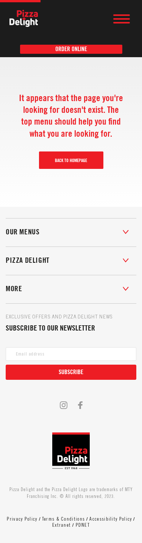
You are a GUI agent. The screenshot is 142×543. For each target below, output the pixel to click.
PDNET (83, 525)
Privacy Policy (22, 518)
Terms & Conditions (63, 518)
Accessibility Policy (110, 518)
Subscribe (71, 372)
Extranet (61, 525)
